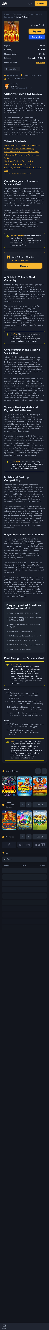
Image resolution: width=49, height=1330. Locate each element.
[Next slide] (44, 771)
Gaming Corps (24, 778)
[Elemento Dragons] (24, 820)
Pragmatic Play (9, 778)
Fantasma (8, 17)
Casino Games (19, 14)
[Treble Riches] (40, 820)
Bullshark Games (40, 778)
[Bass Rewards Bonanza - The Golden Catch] (24, 786)
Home (6, 14)
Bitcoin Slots (34, 14)
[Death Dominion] (9, 786)
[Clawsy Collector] (40, 786)
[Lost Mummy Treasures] (9, 820)
